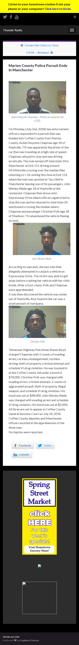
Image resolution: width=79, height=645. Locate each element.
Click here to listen (58, 8)
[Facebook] (11, 16)
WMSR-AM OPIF (11, 636)
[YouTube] (17, 16)
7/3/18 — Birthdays (37, 52)
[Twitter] (5, 16)
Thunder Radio (12, 30)
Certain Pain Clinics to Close (41, 45)
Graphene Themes (29, 640)
